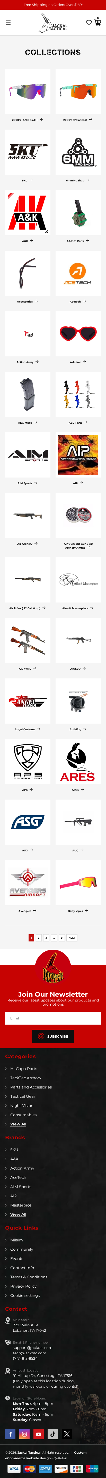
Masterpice (20, 1205)
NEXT (72, 937)
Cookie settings (25, 1295)
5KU (25, 180)
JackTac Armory (25, 1077)
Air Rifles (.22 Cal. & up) (24, 608)
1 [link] (31, 937)
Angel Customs (25, 729)
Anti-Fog (75, 729)
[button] (8, 22)
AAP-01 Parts (75, 241)
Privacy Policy (23, 1286)
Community (21, 1249)
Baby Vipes (75, 911)
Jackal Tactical (29, 1452)
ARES (75, 790)
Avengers (25, 911)
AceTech (75, 301)
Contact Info (22, 1267)
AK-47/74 (25, 668)
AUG (75, 850)
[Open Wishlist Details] (89, 22)
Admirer (75, 362)
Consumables (23, 1114)
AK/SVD (75, 668)
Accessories (25, 301)
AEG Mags (25, 422)
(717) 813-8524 (25, 1358)
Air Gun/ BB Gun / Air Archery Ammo (78, 545)
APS (25, 790)
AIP (75, 483)
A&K (25, 241)
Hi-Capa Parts (23, 1068)
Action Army (24, 362)
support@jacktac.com (32, 1347)
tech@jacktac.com (29, 1353)
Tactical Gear (22, 1096)
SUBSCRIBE (58, 1036)
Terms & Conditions (28, 1277)
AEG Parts (75, 422)
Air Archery (24, 544)
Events (16, 1258)
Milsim (16, 1240)
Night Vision (21, 1105)
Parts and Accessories (31, 1087)
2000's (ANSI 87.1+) (25, 120)
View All (18, 1124)
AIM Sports (24, 483)
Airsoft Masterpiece (75, 608)
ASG (25, 850)
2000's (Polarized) (75, 120)
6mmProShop (75, 180)
